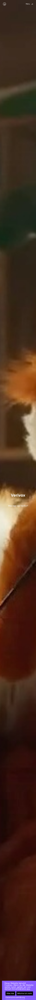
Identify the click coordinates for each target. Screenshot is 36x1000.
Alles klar (10, 993)
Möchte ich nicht (24, 993)
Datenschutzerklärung (15, 997)
